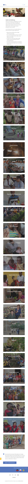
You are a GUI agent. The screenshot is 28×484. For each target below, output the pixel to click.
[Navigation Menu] (24, 4)
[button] (0, 459)
